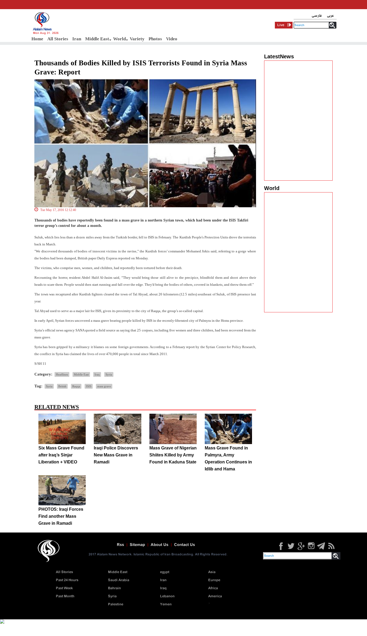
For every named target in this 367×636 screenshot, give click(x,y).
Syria (109, 374)
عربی (330, 16)
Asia (211, 572)
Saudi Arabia (118, 580)
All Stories (57, 38)
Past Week (64, 588)
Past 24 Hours (67, 580)
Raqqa (76, 386)
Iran (76, 38)
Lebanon (167, 596)
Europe (214, 580)
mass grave (104, 386)
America (215, 596)
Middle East (97, 38)
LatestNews (279, 56)
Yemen (166, 604)
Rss (120, 545)
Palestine (115, 604)
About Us (159, 545)
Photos (155, 38)
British (62, 386)
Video (171, 38)
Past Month (65, 596)
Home (37, 38)
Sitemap (137, 545)
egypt (164, 572)
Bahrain (114, 588)
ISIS (88, 386)
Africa (213, 588)
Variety (137, 38)
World (119, 38)
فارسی (317, 16)
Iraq (97, 374)
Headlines (62, 374)
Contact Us (184, 545)
